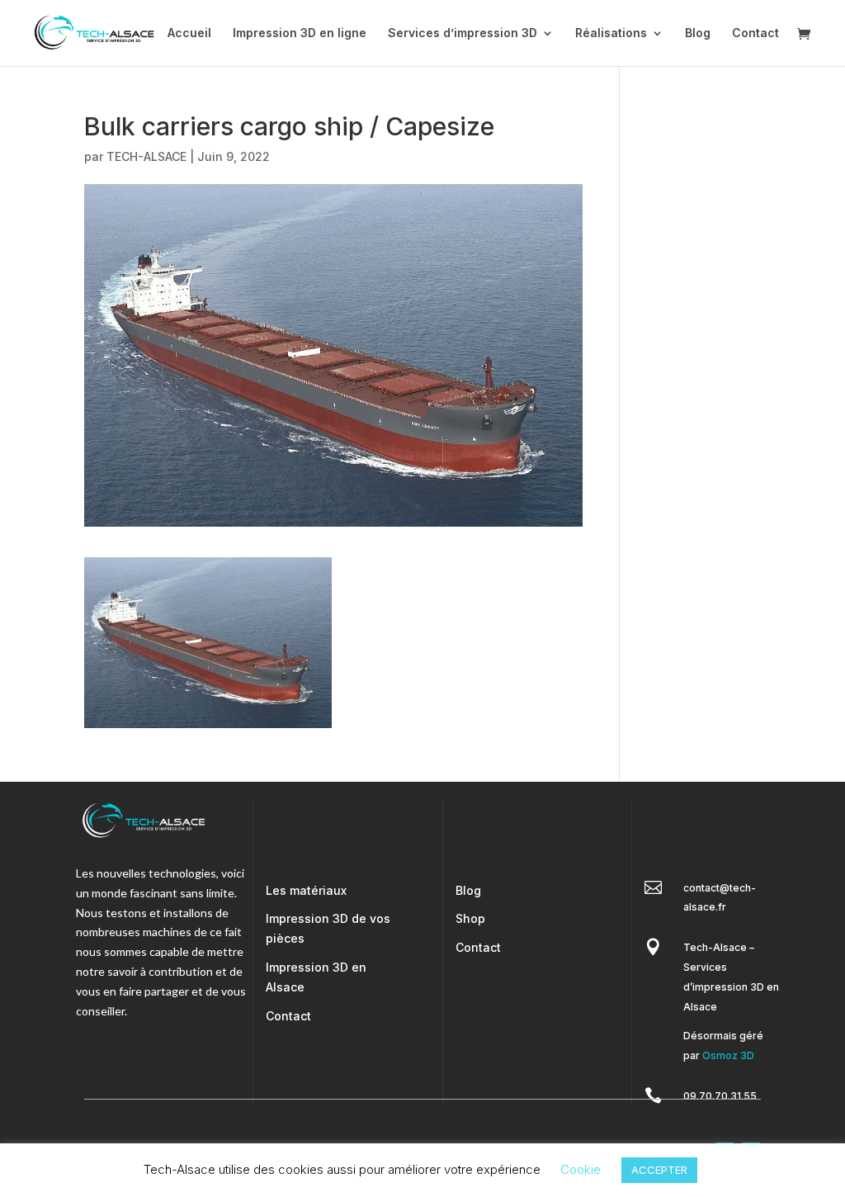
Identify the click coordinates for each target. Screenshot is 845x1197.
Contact (755, 33)
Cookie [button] (580, 1169)
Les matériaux (306, 890)
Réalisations (611, 33)
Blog (697, 33)
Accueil (189, 33)
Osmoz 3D (728, 1055)
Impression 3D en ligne (299, 33)
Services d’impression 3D (462, 33)
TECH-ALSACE (146, 156)
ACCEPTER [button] (659, 1169)
